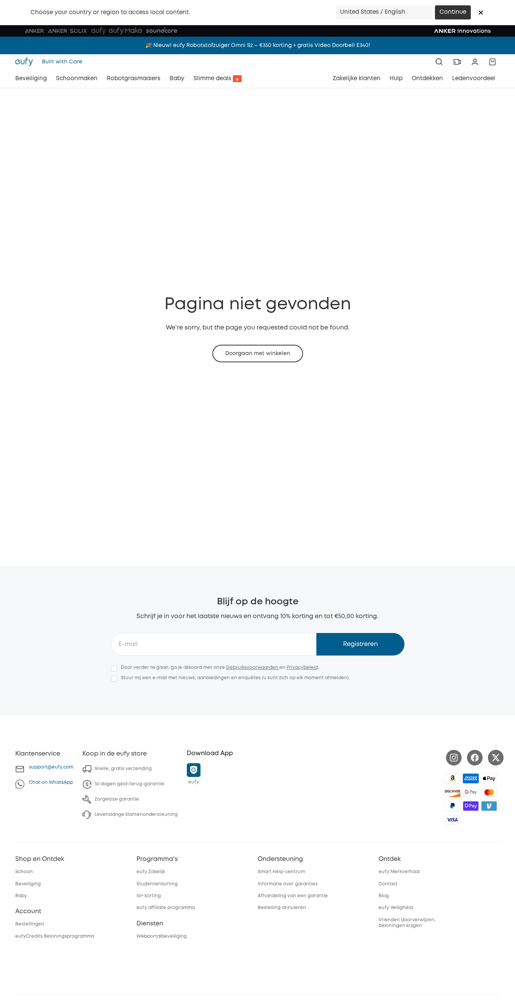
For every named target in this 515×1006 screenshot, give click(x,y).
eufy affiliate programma (165, 908)
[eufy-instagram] (454, 757)
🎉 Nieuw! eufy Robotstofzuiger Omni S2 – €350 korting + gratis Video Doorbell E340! (257, 45)
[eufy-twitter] (496, 757)
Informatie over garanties (288, 884)
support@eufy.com (51, 767)
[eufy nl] (26, 61)
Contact (388, 884)
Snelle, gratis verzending (123, 769)
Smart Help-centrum (281, 872)
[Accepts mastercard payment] (489, 792)
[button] (481, 12)
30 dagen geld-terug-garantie (129, 784)
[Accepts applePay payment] (489, 778)
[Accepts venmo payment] (489, 806)
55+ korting (148, 896)
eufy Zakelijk (150, 872)
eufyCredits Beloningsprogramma (54, 936)
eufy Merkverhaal (399, 872)
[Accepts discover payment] (452, 792)
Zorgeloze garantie (117, 799)
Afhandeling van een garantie (293, 896)
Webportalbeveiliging (161, 936)
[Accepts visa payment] (452, 819)
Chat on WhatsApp (51, 782)
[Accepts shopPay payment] (470, 806)
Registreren (360, 644)
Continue (453, 12)
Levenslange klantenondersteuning (136, 814)
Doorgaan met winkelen (257, 353)
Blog (384, 896)
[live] (457, 61)
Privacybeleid (302, 667)
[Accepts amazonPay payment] (452, 778)
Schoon (24, 872)
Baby (21, 896)
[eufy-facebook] (475, 757)
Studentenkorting (157, 884)
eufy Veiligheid (396, 908)
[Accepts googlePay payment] (470, 792)
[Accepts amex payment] (470, 778)
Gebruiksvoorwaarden (252, 667)
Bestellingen (29, 924)
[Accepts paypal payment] (452, 806)
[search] (439, 62)
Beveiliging (28, 884)
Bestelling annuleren (282, 908)
